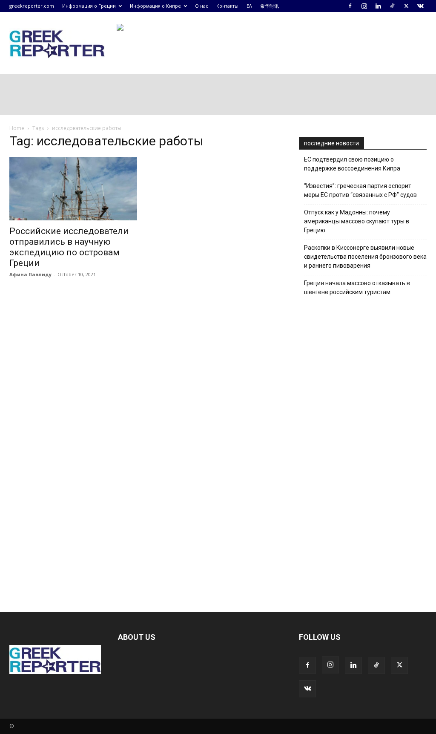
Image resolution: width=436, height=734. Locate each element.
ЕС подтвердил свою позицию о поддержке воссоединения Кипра (352, 164)
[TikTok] (392, 6)
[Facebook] (350, 6)
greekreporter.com (31, 6)
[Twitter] (406, 6)
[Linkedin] (378, 6)
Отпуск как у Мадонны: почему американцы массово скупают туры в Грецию (356, 221)
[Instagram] (364, 6)
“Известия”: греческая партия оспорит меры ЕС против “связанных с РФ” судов (360, 190)
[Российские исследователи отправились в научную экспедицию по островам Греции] (73, 188)
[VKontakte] (420, 6)
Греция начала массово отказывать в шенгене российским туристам (357, 287)
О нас (201, 6)
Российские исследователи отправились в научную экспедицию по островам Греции (69, 247)
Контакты (227, 6)
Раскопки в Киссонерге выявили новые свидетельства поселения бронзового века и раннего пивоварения (365, 256)
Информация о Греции (89, 6)
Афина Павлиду (30, 274)
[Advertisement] (363, 449)
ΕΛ (249, 6)
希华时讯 (269, 6)
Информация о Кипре (155, 6)
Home (16, 128)
